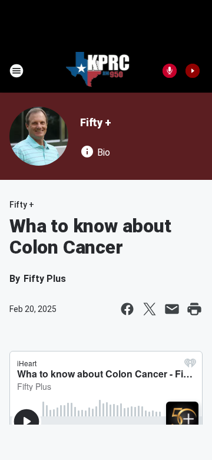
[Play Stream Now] (193, 71)
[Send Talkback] (170, 71)
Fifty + (95, 122)
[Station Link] (98, 71)
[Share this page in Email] (172, 309)
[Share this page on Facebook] (127, 309)
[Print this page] (194, 309)
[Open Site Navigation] (16, 71)
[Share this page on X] (149, 309)
